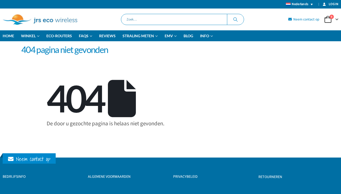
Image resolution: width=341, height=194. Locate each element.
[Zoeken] (235, 19)
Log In (333, 4)
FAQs (83, 36)
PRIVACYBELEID (185, 176)
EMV (169, 36)
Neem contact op (306, 19)
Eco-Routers (59, 36)
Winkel (28, 36)
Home (8, 36)
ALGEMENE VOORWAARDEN (109, 176)
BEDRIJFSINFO (14, 176)
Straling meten (138, 36)
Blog (188, 36)
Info (204, 36)
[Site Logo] (40, 19)
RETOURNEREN (270, 177)
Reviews (107, 36)
